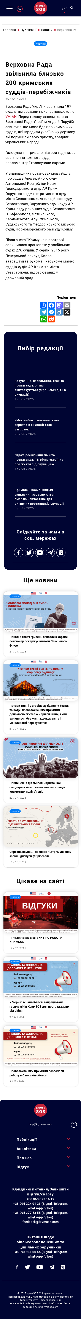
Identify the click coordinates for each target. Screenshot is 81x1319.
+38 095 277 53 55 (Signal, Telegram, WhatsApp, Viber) (40, 1215)
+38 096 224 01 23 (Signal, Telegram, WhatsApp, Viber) (40, 1206)
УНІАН (11, 116)
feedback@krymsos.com (40, 1222)
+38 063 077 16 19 (40, 1199)
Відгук (23, 1167)
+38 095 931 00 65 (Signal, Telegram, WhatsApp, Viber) (40, 1254)
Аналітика (26, 1149)
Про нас (24, 1158)
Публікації (27, 1139)
